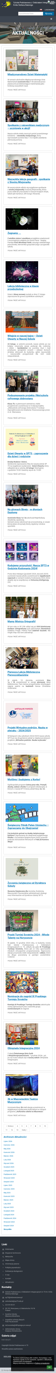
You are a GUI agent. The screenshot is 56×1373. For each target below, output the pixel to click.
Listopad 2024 (9, 1215)
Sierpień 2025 (9, 1182)
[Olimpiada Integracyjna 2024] (28, 1034)
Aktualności (9, 1282)
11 (6, 1130)
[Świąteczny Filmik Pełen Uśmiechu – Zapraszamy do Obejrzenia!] (28, 812)
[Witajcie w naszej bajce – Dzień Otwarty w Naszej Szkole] (28, 321)
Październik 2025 (10, 1174)
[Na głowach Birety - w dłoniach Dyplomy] (28, 495)
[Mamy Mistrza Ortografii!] (28, 607)
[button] (41, 9)
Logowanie (49, 10)
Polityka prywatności (12, 1268)
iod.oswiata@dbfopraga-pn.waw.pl (18, 1325)
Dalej (24, 1130)
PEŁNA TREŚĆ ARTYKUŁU (17, 90)
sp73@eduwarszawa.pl (13, 1297)
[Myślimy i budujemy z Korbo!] (28, 765)
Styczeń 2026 (9, 1163)
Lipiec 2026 (8, 1141)
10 (45, 1126)
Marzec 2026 (8, 1156)
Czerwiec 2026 (9, 1145)
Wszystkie (7, 1229)
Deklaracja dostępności (14, 1271)
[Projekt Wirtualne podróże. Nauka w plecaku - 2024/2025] (28, 713)
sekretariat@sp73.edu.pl (14, 1301)
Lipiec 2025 (8, 1185)
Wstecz (10, 1126)
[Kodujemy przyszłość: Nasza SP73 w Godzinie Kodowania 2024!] (28, 551)
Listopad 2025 (9, 1171)
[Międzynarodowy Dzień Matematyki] (28, 60)
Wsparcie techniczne (13, 1253)
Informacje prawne (12, 1264)
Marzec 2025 (8, 1200)
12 (12, 1130)
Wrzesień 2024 (9, 1222)
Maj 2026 (7, 1149)
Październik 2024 (10, 1218)
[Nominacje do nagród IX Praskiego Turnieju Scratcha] (28, 982)
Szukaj (49, 14)
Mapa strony (9, 1260)
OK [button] (49, 1367)
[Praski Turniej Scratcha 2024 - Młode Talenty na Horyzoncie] (28, 920)
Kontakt (8, 1279)
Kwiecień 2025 (9, 1196)
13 (17, 1130)
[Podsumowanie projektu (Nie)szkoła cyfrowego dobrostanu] (28, 381)
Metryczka (9, 1257)
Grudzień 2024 (9, 1211)
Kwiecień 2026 (9, 1152)
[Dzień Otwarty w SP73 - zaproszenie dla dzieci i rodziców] (28, 439)
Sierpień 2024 (9, 1226)
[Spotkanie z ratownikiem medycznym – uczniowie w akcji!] (28, 111)
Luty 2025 (7, 1204)
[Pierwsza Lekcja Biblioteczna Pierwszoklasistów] (28, 658)
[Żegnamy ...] (28, 219)
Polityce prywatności (42, 1363)
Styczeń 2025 (9, 1207)
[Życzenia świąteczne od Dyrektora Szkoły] (28, 869)
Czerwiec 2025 (9, 1189)
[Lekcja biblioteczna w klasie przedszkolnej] (28, 272)
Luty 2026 (7, 1160)
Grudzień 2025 (9, 1167)
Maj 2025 (7, 1193)
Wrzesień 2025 (9, 1178)
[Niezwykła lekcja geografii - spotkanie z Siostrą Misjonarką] (28, 165)
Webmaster (9, 1249)
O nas (7, 1275)
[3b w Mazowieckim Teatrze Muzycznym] (28, 1085)
